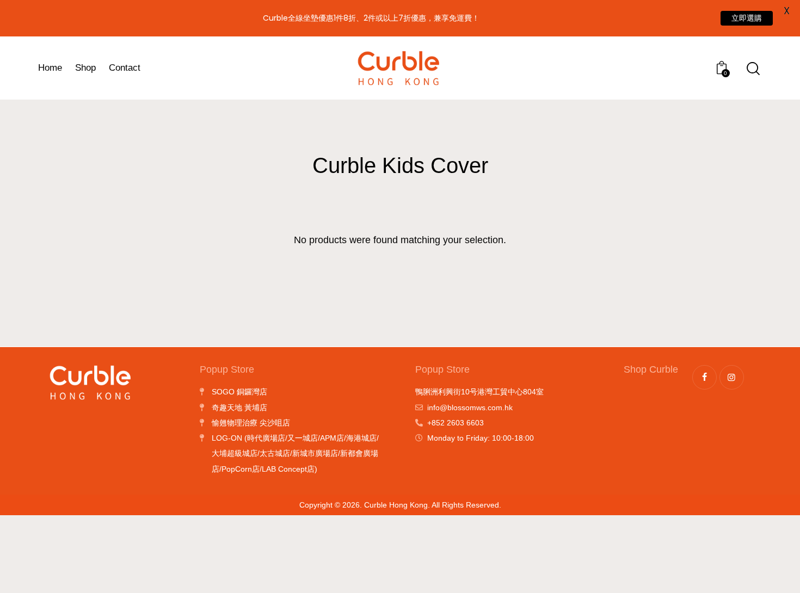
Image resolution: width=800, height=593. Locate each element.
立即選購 (746, 18)
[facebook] (704, 377)
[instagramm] (731, 377)
